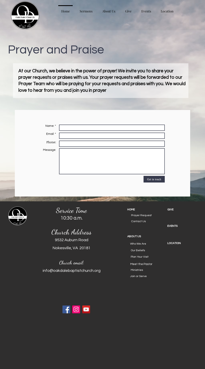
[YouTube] (86, 309)
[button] (141, 237)
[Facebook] (66, 309)
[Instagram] (76, 309)
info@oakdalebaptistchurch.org (71, 271)
